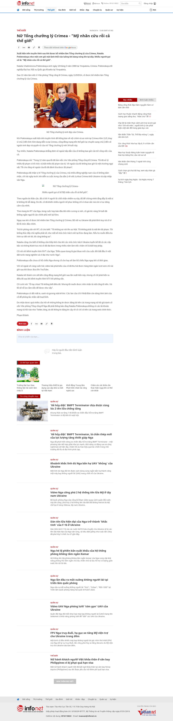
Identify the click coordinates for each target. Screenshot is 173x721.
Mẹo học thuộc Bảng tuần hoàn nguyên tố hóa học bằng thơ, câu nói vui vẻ (136, 153)
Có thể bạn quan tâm (29, 362)
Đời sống (26, 10)
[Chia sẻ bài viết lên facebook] (19, 47)
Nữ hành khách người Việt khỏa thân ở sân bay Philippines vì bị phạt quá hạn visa (80, 661)
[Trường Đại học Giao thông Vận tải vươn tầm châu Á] (28, 374)
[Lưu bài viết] (39, 47)
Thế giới (51, 10)
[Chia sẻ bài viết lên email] (29, 47)
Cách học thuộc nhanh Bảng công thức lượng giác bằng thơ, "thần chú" (134, 115)
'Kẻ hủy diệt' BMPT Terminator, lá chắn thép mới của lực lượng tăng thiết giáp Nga (81, 436)
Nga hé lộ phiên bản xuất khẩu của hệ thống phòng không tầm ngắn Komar (78, 552)
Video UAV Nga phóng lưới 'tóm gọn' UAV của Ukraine (79, 608)
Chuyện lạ (97, 10)
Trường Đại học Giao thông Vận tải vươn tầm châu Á (27, 388)
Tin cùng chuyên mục (29, 396)
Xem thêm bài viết (65, 681)
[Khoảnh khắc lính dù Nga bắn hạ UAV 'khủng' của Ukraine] (32, 469)
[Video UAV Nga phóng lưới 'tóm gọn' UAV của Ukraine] (32, 612)
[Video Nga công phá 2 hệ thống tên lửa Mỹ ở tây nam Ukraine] (32, 498)
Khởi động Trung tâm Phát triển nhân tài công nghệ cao (76, 388)
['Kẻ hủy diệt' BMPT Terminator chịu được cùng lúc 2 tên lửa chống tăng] (32, 411)
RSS (154, 10)
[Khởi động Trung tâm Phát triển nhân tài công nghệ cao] (77, 374)
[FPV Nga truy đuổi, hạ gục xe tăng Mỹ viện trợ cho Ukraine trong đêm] (32, 638)
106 (126, 146)
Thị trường (39, 10)
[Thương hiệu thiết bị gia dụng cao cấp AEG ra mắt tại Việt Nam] (53, 374)
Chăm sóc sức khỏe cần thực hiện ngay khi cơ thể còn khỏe (101, 388)
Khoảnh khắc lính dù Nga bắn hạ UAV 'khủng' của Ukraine (81, 465)
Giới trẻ (72, 10)
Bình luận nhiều (146, 100)
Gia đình (62, 10)
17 (149, 116)
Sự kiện (120, 10)
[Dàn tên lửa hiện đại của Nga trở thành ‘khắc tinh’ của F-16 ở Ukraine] (32, 527)
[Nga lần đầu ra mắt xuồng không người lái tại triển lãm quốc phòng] (32, 585)
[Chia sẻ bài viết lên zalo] (24, 47)
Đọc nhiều (127, 100)
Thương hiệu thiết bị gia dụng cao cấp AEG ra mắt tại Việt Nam (52, 388)
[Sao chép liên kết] (34, 47)
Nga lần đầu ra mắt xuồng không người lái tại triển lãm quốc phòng (79, 581)
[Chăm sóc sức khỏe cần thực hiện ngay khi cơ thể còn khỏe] (102, 374)
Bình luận (22, 324)
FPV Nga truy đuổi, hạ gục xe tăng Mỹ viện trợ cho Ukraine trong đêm (79, 634)
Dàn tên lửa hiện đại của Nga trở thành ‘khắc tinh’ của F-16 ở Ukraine (78, 523)
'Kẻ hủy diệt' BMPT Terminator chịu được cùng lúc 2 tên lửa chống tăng (79, 407)
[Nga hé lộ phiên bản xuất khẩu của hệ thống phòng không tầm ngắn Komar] (32, 556)
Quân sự (109, 10)
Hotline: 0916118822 (111, 3)
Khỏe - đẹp (84, 10)
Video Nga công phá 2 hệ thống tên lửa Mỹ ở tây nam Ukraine (80, 494)
